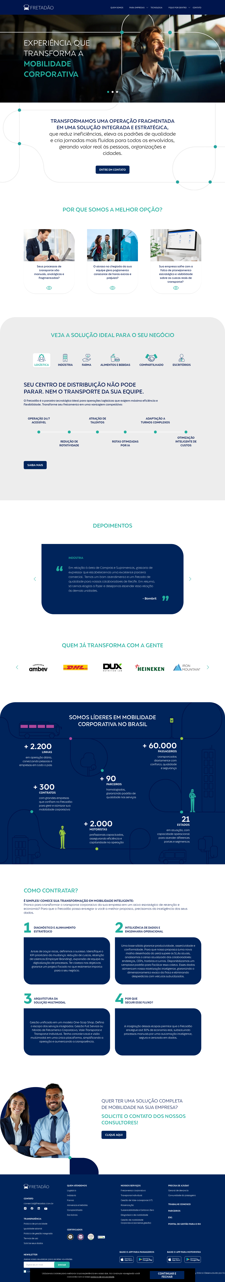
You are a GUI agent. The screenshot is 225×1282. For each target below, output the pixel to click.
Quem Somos (117, 8)
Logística (71, 1190)
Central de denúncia (178, 1190)
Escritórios (72, 1215)
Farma (70, 1200)
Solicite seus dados (33, 1243)
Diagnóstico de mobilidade (134, 1215)
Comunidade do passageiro (182, 1195)
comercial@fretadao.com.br (38, 1203)
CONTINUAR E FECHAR (167, 1275)
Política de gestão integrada (38, 1233)
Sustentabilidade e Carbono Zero (137, 1210)
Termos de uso (31, 1238)
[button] (108, 92)
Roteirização (127, 1205)
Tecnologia (156, 8)
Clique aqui (114, 1134)
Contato (197, 8)
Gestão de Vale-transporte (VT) (137, 1200)
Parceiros (174, 1211)
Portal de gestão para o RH (184, 1224)
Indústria (71, 1195)
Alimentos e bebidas (77, 1205)
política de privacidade (102, 1277)
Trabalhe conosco (179, 1204)
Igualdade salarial (33, 1228)
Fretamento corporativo (133, 1190)
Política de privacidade (35, 1223)
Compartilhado (74, 1210)
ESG (170, 1217)
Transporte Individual (131, 1195)
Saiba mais (35, 465)
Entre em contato (112, 169)
